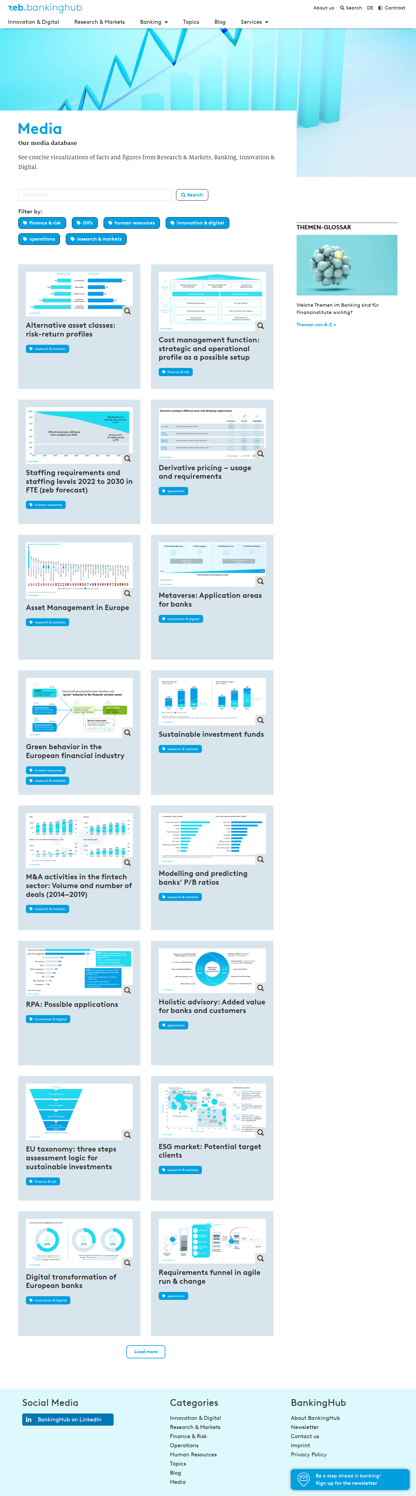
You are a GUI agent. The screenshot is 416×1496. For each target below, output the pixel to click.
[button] (145, 1351)
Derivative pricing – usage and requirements (205, 472)
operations (42, 239)
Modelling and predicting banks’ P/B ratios (203, 878)
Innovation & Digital (33, 22)
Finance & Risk (188, 1436)
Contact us (305, 1436)
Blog (220, 22)
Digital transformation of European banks (71, 1281)
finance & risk (45, 223)
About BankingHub (315, 1418)
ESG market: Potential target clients (210, 1151)
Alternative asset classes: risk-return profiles (70, 329)
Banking (150, 22)
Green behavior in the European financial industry (75, 751)
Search (194, 195)
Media (178, 1482)
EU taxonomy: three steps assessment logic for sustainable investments (71, 1158)
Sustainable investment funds (211, 734)
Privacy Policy (309, 1454)
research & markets (99, 239)
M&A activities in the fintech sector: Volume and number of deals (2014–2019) (79, 885)
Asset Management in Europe (77, 607)
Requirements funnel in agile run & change (209, 1277)
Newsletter (305, 1427)
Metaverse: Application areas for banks (210, 600)
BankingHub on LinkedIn (69, 1419)
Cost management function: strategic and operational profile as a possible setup (209, 348)
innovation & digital (200, 223)
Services (251, 22)
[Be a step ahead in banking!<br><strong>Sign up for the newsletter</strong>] (304, 1480)
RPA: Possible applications (72, 1004)
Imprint (300, 1445)
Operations (184, 1445)
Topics (191, 22)
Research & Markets (99, 22)
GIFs (88, 223)
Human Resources (193, 1454)
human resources (135, 223)
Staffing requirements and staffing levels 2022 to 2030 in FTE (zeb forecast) (79, 481)
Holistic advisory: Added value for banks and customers (212, 1006)
